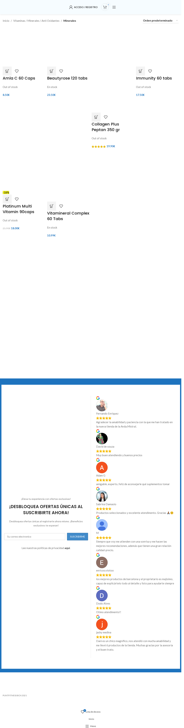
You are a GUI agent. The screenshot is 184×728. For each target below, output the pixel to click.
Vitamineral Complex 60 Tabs (68, 216)
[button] (51, 71)
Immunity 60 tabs (154, 78)
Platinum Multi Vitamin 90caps (18, 209)
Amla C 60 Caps (19, 78)
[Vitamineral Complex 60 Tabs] (68, 175)
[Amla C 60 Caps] (24, 46)
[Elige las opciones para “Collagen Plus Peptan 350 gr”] (96, 117)
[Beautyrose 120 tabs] (68, 46)
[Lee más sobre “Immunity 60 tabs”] (140, 71)
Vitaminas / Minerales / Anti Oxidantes (36, 20)
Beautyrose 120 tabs (67, 78)
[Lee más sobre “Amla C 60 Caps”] (7, 71)
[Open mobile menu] (114, 7)
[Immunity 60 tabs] (157, 46)
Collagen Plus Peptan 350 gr (106, 126)
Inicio (6, 20)
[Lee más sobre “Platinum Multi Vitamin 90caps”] (7, 199)
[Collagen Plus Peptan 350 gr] (113, 48)
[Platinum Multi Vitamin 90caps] (24, 170)
